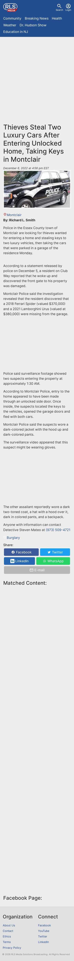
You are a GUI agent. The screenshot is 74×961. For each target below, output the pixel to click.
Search (59, 9)
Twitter (57, 552)
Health (57, 18)
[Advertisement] (37, 77)
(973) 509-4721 (58, 530)
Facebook (23, 552)
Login (68, 9)
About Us (9, 925)
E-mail (39, 570)
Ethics (7, 936)
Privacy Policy (12, 947)
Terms (7, 942)
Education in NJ (15, 32)
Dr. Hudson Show (33, 25)
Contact (8, 931)
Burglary (13, 538)
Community (12, 18)
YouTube (43, 931)
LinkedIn (21, 561)
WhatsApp (55, 561)
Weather (9, 25)
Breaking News (37, 18)
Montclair (14, 215)
